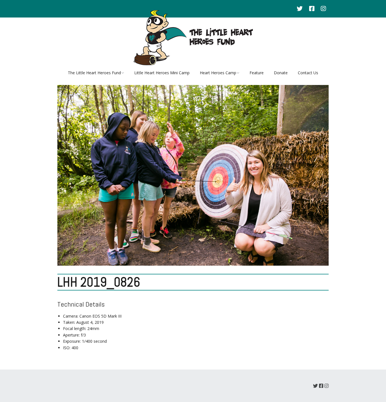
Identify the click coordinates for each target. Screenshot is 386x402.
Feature (257, 72)
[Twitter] (301, 9)
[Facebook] (311, 9)
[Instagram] (323, 9)
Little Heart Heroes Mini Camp (162, 72)
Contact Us (308, 72)
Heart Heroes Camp (218, 72)
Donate (281, 72)
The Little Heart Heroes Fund (94, 72)
